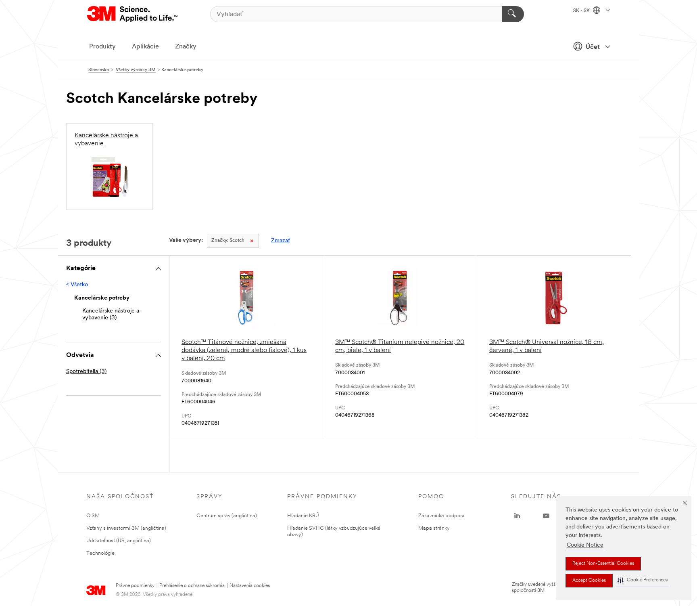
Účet (592, 47)
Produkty (102, 47)
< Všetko (77, 285)
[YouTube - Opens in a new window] (546, 516)
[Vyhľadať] (513, 14)
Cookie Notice (585, 545)
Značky (185, 47)
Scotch (227, 240)
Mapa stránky (434, 528)
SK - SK (582, 10)
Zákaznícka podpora (441, 515)
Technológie (100, 553)
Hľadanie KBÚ (303, 515)
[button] (642, 580)
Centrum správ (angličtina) (226, 515)
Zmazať (280, 241)
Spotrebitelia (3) (86, 372)
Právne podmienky (135, 585)
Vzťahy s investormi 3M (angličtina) (126, 528)
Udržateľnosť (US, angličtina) (118, 540)
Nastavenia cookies (250, 585)
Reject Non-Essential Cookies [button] (603, 563)
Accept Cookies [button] (589, 580)
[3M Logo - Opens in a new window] (133, 14)
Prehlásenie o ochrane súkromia (192, 585)
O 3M (93, 515)
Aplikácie (145, 47)
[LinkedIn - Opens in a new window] (517, 516)
